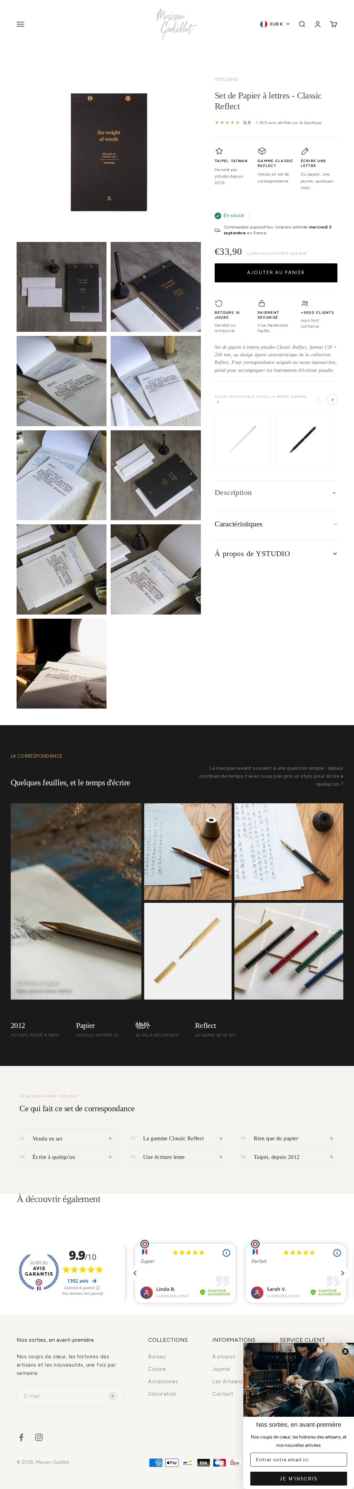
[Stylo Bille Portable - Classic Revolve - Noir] (303, 439)
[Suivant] (332, 399)
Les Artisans (227, 1381)
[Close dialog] (345, 1351)
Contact (222, 1394)
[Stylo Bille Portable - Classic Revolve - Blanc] (242, 439)
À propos (223, 1357)
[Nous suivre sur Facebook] (21, 1437)
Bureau (157, 1357)
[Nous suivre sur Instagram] (39, 1437)
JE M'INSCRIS (299, 1478)
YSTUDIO (227, 79)
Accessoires (163, 1381)
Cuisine (157, 1369)
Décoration (162, 1394)
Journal (221, 1369)
